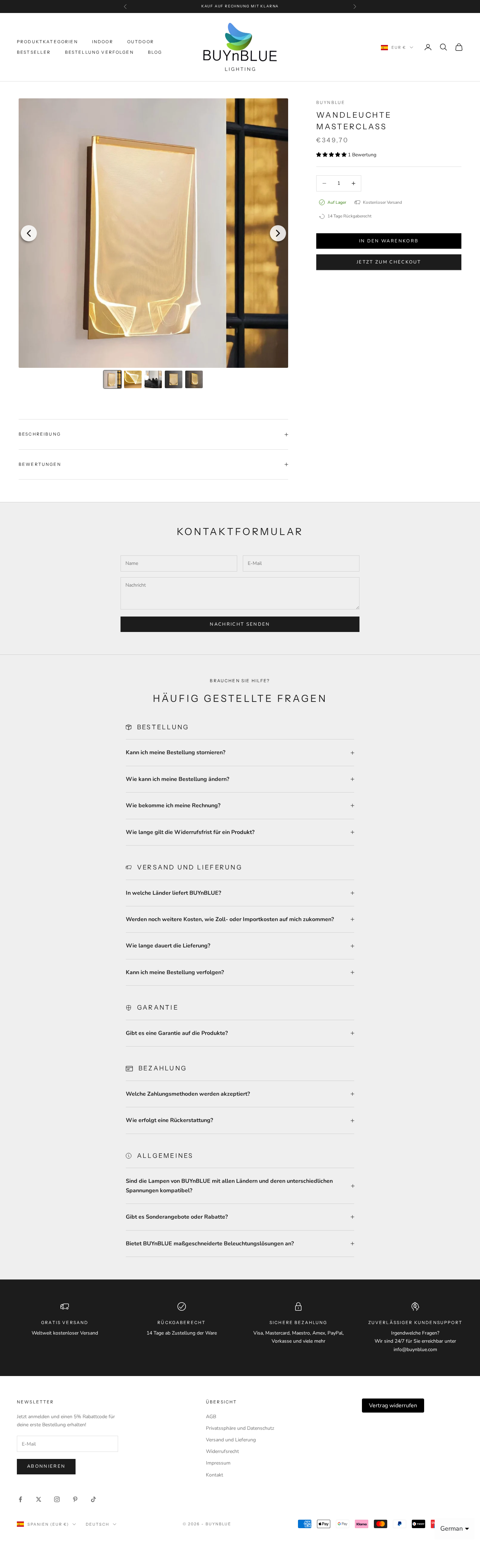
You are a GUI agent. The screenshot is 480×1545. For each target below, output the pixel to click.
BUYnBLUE (330, 102)
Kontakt (214, 1475)
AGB (211, 1416)
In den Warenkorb (389, 241)
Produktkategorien (47, 41)
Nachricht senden (240, 624)
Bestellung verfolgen (99, 52)
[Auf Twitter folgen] (38, 1499)
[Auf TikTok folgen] (93, 1499)
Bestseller (34, 52)
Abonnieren (46, 1466)
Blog (155, 52)
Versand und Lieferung (231, 1439)
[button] (332, 154)
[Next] (278, 233)
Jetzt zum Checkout (389, 262)
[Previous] (29, 233)
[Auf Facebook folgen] (20, 1499)
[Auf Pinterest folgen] (75, 1499)
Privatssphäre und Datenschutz (240, 1428)
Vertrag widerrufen (393, 1405)
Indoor (102, 41)
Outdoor (140, 41)
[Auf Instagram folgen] (56, 1499)
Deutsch (97, 1524)
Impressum (218, 1463)
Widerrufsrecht (222, 1451)
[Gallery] (153, 244)
